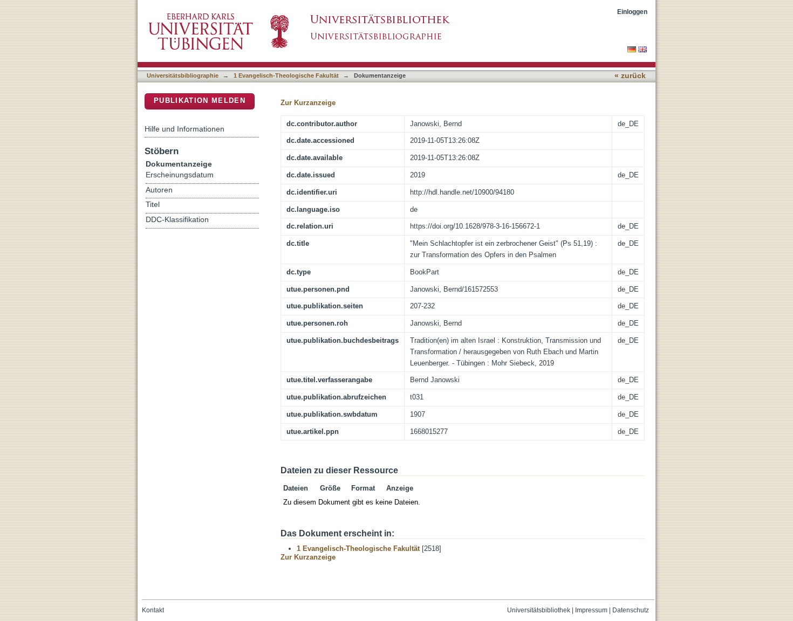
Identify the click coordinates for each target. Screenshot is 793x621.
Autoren (159, 190)
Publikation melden (199, 100)
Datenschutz (630, 610)
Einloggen (632, 11)
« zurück (630, 76)
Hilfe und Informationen (184, 129)
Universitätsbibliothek (538, 610)
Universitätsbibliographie (182, 75)
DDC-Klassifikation (177, 220)
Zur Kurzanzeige (308, 103)
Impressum (591, 610)
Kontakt (153, 610)
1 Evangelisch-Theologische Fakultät (286, 75)
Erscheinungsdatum (180, 175)
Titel (153, 205)
